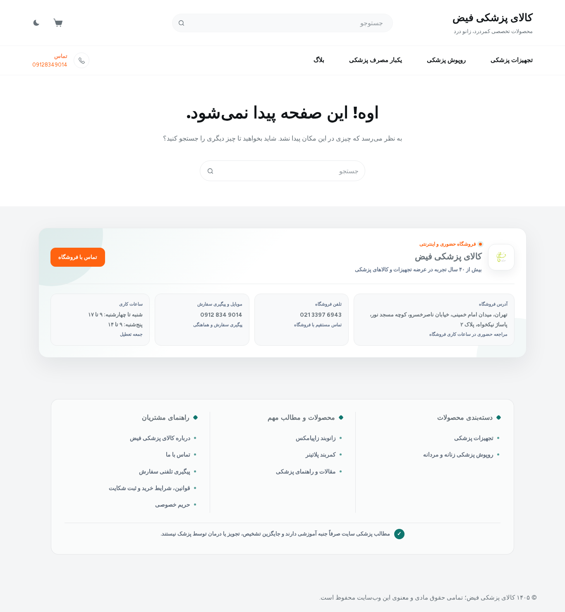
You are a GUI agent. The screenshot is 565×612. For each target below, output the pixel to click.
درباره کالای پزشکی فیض (160, 438)
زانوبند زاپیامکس (316, 438)
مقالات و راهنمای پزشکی (306, 471)
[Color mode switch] (36, 23)
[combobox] (292, 170)
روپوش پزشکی (446, 60)
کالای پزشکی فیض (492, 17)
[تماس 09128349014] (81, 60)
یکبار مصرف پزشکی (375, 60)
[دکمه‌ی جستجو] (181, 23)
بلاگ (319, 60)
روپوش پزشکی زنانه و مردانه (458, 454)
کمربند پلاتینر (321, 454)
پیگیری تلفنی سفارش (164, 471)
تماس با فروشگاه (77, 257)
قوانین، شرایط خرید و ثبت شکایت (149, 488)
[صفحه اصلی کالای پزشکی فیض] (501, 257)
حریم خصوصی (172, 504)
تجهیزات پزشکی (512, 60)
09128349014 (49, 65)
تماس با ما (178, 454)
